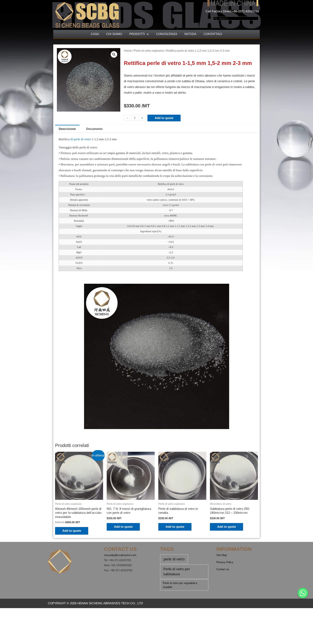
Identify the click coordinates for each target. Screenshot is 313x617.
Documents (94, 129)
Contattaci (213, 34)
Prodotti (137, 34)
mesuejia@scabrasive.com (120, 555)
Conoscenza (166, 34)
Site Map (221, 555)
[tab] (67, 129)
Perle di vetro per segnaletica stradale (180, 585)
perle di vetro (174, 559)
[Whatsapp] (303, 593)
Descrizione (67, 129)
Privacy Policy (224, 562)
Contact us (222, 569)
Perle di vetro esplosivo (149, 50)
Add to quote (164, 118)
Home (128, 50)
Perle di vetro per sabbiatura (176, 571)
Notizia (190, 34)
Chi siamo (114, 34)
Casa (95, 34)
